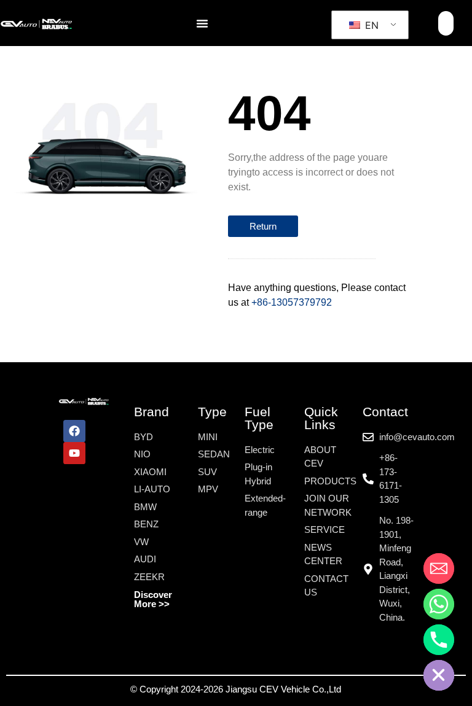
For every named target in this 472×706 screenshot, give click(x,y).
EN (370, 25)
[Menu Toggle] (202, 23)
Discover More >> (153, 599)
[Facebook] (74, 431)
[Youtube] (74, 453)
